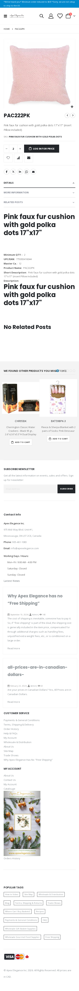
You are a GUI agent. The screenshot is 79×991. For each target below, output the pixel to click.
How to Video (12, 894)
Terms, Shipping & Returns (28, 903)
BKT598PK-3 (58, 421)
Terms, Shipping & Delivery (19, 724)
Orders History (12, 858)
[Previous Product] (67, 115)
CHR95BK (20, 421)
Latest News (12, 581)
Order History (11, 729)
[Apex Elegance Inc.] (17, 16)
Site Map (9, 751)
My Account (10, 737)
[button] (72, 107)
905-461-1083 (19, 542)
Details (9, 182)
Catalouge (9, 788)
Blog (7, 903)
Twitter (13, 172)
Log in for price (43, 148)
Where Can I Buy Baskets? (17, 911)
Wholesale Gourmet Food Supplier (22, 937)
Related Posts (13, 202)
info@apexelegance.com (25, 548)
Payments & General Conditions (22, 720)
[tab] (39, 183)
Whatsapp (27, 172)
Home (7, 28)
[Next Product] (72, 115)
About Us (9, 746)
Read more (14, 648)
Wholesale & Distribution (18, 742)
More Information (16, 192)
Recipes (40, 911)
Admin (35, 614)
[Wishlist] (60, 16)
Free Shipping (52, 937)
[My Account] (51, 16)
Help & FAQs (10, 733)
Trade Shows (11, 755)
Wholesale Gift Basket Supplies (20, 928)
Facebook (7, 172)
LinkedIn (20, 172)
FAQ (45, 920)
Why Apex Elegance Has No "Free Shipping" (28, 759)
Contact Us (10, 780)
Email (33, 172)
